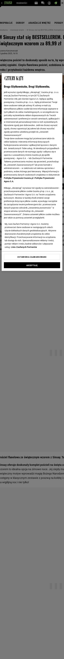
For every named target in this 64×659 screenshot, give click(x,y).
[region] (32, 172)
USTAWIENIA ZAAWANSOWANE (31, 257)
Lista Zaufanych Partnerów (24, 247)
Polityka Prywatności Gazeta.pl (18, 178)
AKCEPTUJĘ (32, 265)
